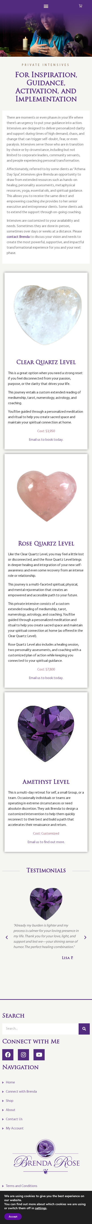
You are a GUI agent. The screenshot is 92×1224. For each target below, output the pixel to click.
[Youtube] (39, 1054)
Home (10, 1082)
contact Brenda (18, 237)
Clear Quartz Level (46, 362)
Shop (9, 1101)
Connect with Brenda (21, 1092)
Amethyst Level (46, 782)
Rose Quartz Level (46, 544)
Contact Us (14, 1119)
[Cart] (80, 5)
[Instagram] (23, 1054)
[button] (46, 6)
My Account (15, 1128)
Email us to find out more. (46, 842)
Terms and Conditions (21, 1186)
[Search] (84, 1029)
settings (40, 1208)
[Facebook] (7, 1054)
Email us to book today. (46, 440)
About (10, 1110)
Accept (13, 1216)
